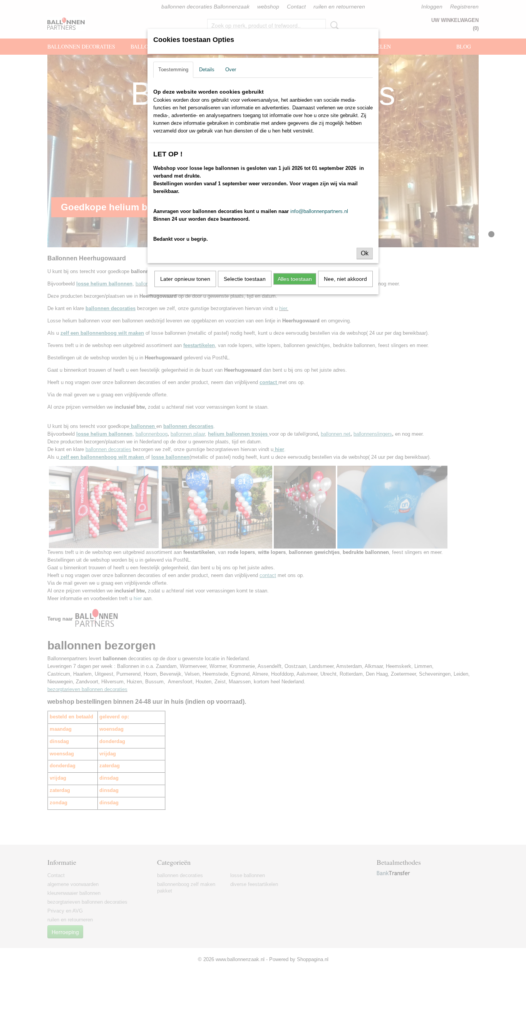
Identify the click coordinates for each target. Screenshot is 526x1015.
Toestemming (173, 69)
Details (206, 69)
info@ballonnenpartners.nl (319, 211)
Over (230, 69)
